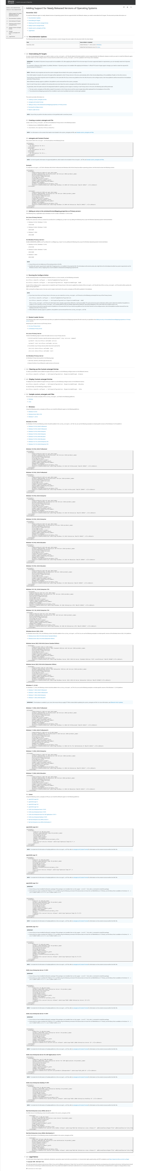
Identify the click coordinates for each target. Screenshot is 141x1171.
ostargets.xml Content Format (35, 102)
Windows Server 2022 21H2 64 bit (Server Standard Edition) (42, 636)
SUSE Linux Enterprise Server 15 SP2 (37, 809)
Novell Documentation (13, 8)
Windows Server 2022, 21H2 (35, 414)
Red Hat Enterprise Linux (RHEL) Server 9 (38, 819)
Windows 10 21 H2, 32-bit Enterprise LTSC (38, 441)
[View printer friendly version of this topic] (127, 7)
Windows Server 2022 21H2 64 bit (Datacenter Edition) (41, 638)
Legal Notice (12, 36)
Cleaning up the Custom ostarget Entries (15, 24)
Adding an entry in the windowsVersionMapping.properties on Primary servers (47, 104)
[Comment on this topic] (124, 7)
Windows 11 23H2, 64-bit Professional (37, 690)
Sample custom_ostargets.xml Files (14, 33)
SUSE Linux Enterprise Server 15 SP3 (37, 812)
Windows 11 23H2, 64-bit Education (37, 697)
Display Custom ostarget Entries (15, 28)
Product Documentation (13, 9)
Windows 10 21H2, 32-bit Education (37, 439)
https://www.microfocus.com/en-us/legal (119, 1159)
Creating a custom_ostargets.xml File (37, 99)
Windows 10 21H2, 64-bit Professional (37, 426)
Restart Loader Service (33, 109)
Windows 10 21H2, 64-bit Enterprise (37, 431)
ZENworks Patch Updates (116, 702)
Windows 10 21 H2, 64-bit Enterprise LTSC (38, 444)
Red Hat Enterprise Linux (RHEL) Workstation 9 (39, 822)
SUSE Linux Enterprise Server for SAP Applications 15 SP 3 (42, 814)
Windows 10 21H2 (32, 411)
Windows (99, 44)
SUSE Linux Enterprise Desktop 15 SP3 (37, 817)
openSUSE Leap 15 (33, 802)
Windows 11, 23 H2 (33, 416)
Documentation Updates (15, 18)
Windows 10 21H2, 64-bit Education (37, 436)
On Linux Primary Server (34, 326)
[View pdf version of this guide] (131, 7)
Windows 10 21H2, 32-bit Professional (37, 429)
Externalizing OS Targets (15, 21)
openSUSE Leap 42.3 (33, 799)
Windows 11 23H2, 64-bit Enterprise (37, 695)
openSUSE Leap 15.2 (33, 804)
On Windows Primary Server (35, 328)
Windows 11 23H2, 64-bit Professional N (38, 692)
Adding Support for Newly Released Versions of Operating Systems (15, 15)
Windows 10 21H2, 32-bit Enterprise (37, 434)
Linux (98, 47)
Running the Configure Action (35, 107)
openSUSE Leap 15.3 (33, 807)
